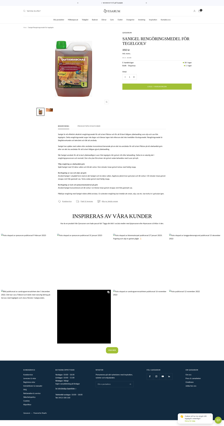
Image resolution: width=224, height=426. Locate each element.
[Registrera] (130, 384)
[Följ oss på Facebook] (150, 376)
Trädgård (85, 19)
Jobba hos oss (191, 386)
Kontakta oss (166, 19)
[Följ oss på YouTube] (162, 376)
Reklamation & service (31, 393)
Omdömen (190, 382)
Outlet (120, 19)
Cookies (26, 401)
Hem (25, 27)
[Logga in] (194, 11)
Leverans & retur (29, 378)
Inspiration (153, 19)
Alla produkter (58, 19)
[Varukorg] (199, 11)
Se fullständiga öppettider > (65, 388)
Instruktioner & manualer (32, 386)
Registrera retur (29, 382)
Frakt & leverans (87, 201)
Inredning (141, 19)
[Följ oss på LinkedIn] (169, 376)
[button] (28, 261)
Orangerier (130, 19)
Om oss (188, 375)
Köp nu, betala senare (110, 201)
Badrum (95, 19)
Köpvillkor (27, 404)
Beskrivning (63, 126)
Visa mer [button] (112, 350)
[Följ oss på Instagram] (156, 376)
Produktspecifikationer (89, 126)
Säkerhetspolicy (29, 397)
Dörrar (104, 19)
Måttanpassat (73, 19)
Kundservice (67, 201)
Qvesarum (127, 33)
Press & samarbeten (193, 378)
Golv (112, 19)
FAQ (25, 389)
